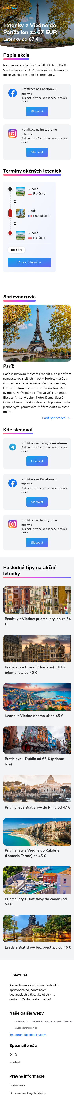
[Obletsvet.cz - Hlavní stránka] (10, 5)
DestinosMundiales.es (60, 1021)
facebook (30, 1035)
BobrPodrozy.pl (40, 1021)
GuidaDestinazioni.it (26, 1027)
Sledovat (37, 111)
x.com (42, 1035)
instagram (16, 1035)
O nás (13, 1054)
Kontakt (14, 1062)
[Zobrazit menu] (68, 5)
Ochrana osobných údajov (27, 1093)
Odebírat (37, 461)
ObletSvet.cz (21, 1021)
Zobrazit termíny (29, 262)
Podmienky (17, 1085)
